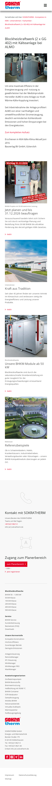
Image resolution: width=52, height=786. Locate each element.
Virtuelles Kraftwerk (13, 707)
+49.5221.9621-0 (14, 743)
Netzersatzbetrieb (12, 704)
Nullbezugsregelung (13, 713)
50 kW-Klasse (10, 598)
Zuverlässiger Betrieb (13, 645)
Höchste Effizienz (12, 642)
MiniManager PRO (12, 666)
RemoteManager (11, 657)
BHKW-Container (12, 691)
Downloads (9, 629)
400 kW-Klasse (10, 607)
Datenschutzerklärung (27, 775)
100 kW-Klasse (10, 601)
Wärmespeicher (11, 710)
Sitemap (8, 779)
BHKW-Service (10, 620)
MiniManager (10, 663)
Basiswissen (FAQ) (12, 626)
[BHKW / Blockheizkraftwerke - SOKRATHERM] (13, 4)
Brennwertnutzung (12, 685)
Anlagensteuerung (12, 654)
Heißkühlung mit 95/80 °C (15, 688)
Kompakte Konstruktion (14, 639)
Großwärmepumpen (13, 679)
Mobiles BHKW (11, 700)
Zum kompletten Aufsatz (17, 132)
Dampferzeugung (12, 697)
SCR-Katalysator (11, 694)
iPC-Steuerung (10, 660)
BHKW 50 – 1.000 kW (13, 594)
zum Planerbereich (15, 564)
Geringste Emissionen (13, 648)
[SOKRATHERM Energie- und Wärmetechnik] (13, 721)
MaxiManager (10, 669)
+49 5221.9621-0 (11, 524)
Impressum (9, 775)
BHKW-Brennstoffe (12, 682)
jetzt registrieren (13, 571)
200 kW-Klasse (10, 604)
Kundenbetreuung (12, 623)
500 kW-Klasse (10, 610)
